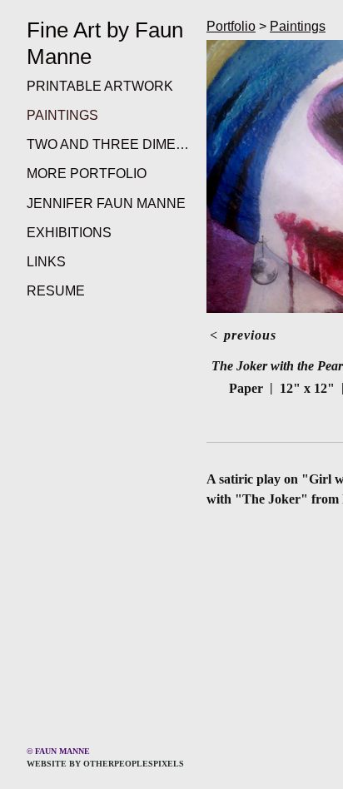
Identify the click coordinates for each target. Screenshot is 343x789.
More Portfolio (87, 173)
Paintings (62, 115)
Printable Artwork (100, 86)
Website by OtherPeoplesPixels (105, 763)
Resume (56, 291)
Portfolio (231, 26)
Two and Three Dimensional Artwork (110, 144)
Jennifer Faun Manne (106, 203)
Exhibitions (69, 233)
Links (46, 262)
